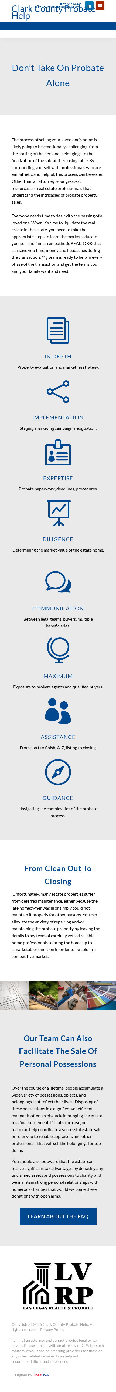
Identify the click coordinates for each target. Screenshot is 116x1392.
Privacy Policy (52, 1329)
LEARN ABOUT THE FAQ (58, 1216)
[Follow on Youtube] (100, 5)
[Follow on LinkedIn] (89, 5)
